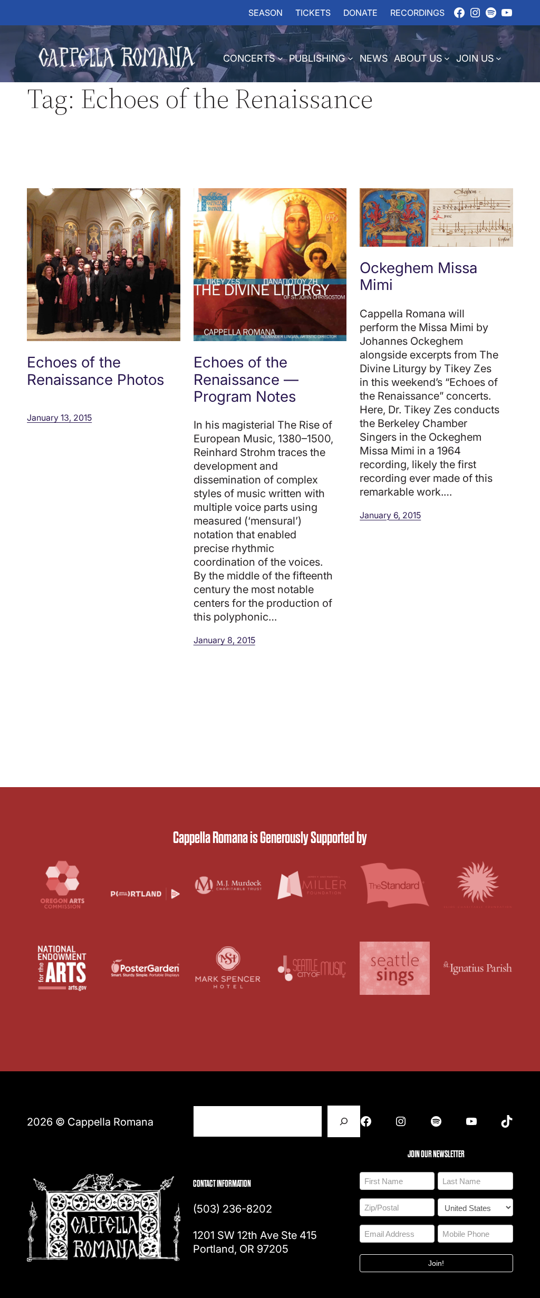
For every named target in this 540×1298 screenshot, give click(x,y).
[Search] (343, 1122)
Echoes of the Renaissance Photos (95, 370)
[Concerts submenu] (280, 58)
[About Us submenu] (447, 58)
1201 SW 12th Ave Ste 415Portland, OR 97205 (255, 1241)
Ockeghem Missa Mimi (418, 276)
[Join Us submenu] (499, 58)
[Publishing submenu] (350, 58)
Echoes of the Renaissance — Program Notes (246, 378)
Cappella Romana (110, 1121)
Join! (436, 1263)
